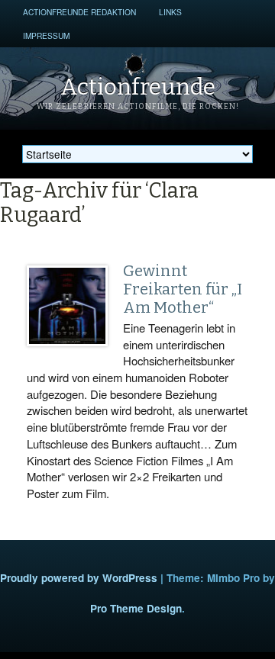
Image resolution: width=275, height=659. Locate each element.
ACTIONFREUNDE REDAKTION (79, 12)
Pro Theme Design (136, 608)
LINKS (170, 12)
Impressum (46, 35)
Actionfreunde (137, 87)
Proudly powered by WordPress (78, 578)
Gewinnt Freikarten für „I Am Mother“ (182, 289)
